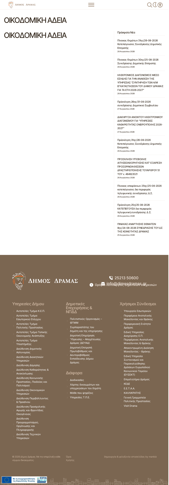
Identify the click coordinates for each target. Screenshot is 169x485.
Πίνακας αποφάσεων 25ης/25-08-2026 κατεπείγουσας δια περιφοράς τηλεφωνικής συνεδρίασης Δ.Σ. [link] (139, 189)
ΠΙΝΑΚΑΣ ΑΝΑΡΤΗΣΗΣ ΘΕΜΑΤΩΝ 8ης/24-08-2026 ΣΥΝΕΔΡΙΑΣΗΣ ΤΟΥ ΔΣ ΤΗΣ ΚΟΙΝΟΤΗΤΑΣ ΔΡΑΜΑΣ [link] (139, 227)
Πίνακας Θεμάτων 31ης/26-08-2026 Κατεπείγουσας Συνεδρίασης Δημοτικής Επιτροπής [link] (139, 44)
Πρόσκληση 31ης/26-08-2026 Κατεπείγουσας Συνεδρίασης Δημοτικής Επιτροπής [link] (139, 143)
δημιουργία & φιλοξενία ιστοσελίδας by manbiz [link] (130, 456)
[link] (21, 4)
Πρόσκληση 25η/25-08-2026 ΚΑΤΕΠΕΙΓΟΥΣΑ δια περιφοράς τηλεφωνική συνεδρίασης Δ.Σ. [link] (134, 208)
